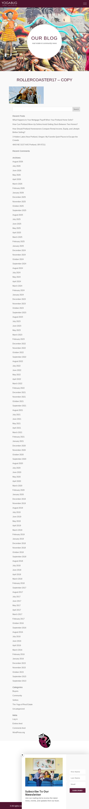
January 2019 (18, 539)
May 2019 (17, 521)
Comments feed (19, 728)
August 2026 (18, 162)
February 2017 (19, 619)
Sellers (15, 700)
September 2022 (19, 357)
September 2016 (19, 628)
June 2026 (17, 171)
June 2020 (17, 472)
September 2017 (19, 588)
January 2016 (18, 659)
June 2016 (17, 641)
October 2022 (18, 352)
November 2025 (19, 202)
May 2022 (17, 375)
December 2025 (19, 197)
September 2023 (19, 313)
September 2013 (19, 681)
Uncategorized (19, 709)
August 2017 (18, 592)
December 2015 (19, 663)
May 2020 (17, 477)
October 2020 (18, 455)
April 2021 (17, 428)
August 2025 (18, 215)
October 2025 (18, 206)
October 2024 (18, 259)
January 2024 (18, 295)
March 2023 (17, 335)
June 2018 (17, 570)
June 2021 (17, 419)
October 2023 (18, 308)
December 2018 (19, 543)
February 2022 (19, 388)
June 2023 (17, 326)
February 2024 (19, 290)
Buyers (15, 691)
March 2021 (17, 432)
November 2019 (19, 503)
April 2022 (17, 379)
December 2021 (19, 392)
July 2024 (17, 273)
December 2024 (19, 250)
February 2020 (19, 490)
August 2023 (18, 317)
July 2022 (17, 366)
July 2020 (17, 468)
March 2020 (17, 486)
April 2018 (17, 574)
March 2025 (17, 237)
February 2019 (19, 534)
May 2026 (17, 175)
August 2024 (18, 268)
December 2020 (19, 446)
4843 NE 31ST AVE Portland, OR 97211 (29, 145)
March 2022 (17, 384)
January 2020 (18, 494)
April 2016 (17, 645)
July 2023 (17, 321)
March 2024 (17, 286)
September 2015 (19, 676)
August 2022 (18, 361)
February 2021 (19, 437)
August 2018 (18, 561)
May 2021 (17, 423)
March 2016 (17, 650)
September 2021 (19, 406)
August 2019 (18, 508)
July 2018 (17, 566)
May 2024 (17, 277)
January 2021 (18, 441)
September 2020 (19, 459)
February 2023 (19, 339)
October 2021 (18, 401)
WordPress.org (19, 732)
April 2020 (17, 481)
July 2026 (17, 166)
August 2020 (18, 463)
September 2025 (19, 210)
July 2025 (17, 219)
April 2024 (17, 281)
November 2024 (19, 255)
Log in (15, 719)
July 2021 (17, 415)
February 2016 (19, 654)
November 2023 (19, 304)
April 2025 (17, 233)
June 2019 (17, 517)
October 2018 (18, 552)
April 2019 (17, 526)
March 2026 (17, 184)
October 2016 (18, 623)
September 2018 (19, 557)
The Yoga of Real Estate (23, 704)
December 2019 (19, 499)
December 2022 (19, 344)
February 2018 (19, 583)
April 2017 (17, 610)
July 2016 (17, 636)
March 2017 (17, 614)
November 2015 (19, 668)
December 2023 (19, 299)
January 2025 (18, 246)
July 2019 (17, 512)
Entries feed (17, 724)
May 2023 (17, 330)
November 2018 (19, 548)
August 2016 (18, 632)
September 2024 (19, 264)
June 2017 (17, 601)
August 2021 (18, 410)
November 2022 (19, 348)
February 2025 (19, 241)
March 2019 (17, 530)
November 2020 (19, 450)
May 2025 (17, 228)
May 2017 (17, 605)
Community (17, 696)
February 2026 (19, 188)
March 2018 (17, 579)
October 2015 (18, 672)
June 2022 (17, 370)
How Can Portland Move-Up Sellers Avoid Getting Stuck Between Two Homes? (45, 124)
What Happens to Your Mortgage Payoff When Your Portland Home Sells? (43, 120)
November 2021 (19, 397)
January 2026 (18, 193)
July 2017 (17, 597)
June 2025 (17, 224)
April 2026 (17, 179)
